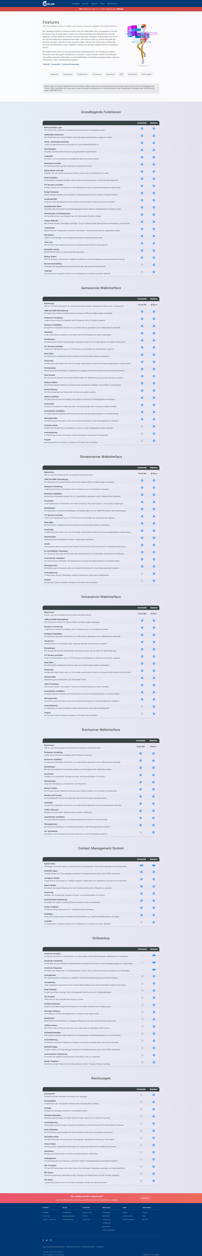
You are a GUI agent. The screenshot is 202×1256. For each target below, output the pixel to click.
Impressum (100, 1247)
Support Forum (87, 1212)
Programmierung (68, 1219)
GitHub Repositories (109, 1230)
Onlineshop (132, 74)
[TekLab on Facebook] (43, 1240)
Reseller (145, 1219)
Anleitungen (106, 1212)
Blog (144, 1216)
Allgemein (54, 74)
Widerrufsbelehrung (88, 1247)
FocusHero (46, 1216)
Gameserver (67, 74)
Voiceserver (96, 74)
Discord (85, 1216)
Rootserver (110, 74)
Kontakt (145, 1212)
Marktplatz (106, 1216)
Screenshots (56, 64)
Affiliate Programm (129, 1219)
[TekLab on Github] (50, 1240)
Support (94, 4)
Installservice (67, 1212)
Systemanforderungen (70, 64)
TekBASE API (107, 1223)
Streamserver (82, 74)
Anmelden (145, 1198)
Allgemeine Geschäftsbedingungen (54, 1247)
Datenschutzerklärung (73, 1247)
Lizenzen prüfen (128, 1216)
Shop (102, 4)
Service (85, 4)
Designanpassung (68, 1216)
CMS (121, 74)
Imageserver (106, 1219)
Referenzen (112, 4)
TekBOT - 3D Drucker (49, 1219)
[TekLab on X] (47, 1240)
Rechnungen (147, 74)
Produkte (76, 4)
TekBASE (46, 64)
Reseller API (106, 1226)
